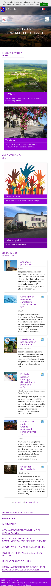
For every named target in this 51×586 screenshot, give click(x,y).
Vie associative (12, 196)
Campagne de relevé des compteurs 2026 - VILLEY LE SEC (28, 302)
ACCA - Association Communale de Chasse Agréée (21, 531)
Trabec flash (12, 9)
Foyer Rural (9, 518)
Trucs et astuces (30, 582)
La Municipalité (13, 240)
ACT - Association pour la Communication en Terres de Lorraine (24, 540)
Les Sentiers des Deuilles (16, 561)
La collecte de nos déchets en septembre (28, 342)
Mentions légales (24, 585)
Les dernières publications (17, 512)
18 (23, 502)
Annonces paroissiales (26, 263)
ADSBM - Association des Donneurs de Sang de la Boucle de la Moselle (23, 568)
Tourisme (10, 140)
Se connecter (17, 582)
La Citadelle (9, 524)
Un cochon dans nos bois (27, 468)
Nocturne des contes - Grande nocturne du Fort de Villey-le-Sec (28, 428)
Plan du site (5, 582)
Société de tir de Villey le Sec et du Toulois (22, 554)
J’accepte (44, 4)
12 (19, 502)
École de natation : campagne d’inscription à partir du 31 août (27, 381)
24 (26, 502)
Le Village (10, 94)
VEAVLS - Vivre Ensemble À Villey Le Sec (23, 546)
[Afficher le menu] (3, 10)
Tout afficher (33, 502)
